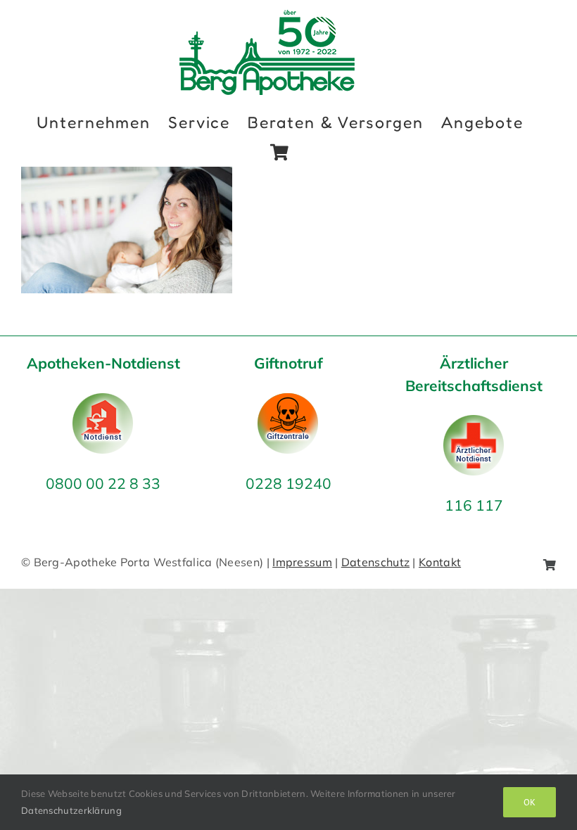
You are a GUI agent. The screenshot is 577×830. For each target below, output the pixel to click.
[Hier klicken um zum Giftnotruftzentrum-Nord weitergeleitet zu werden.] (288, 402)
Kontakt (440, 562)
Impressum (302, 562)
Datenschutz (375, 562)
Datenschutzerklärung (71, 810)
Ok (529, 802)
